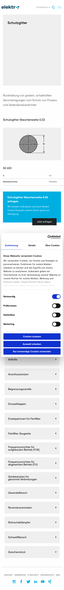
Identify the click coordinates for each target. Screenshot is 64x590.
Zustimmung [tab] (11, 245)
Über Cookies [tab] (52, 245)
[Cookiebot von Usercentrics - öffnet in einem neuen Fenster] (48, 237)
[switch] (56, 305)
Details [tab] (32, 245)
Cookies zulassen (32, 336)
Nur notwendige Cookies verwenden (32, 351)
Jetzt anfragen (44, 221)
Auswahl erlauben (32, 344)
